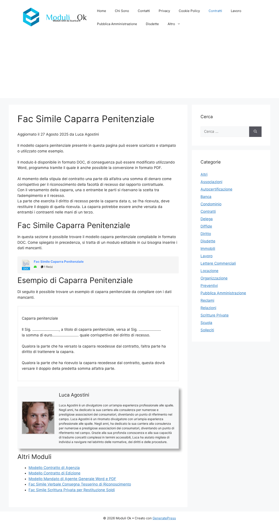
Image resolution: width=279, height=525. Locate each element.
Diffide (206, 226)
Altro (171, 24)
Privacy (164, 11)
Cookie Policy (189, 11)
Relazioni (208, 308)
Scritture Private (215, 315)
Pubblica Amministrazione (117, 24)
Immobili (208, 248)
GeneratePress (164, 518)
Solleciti (207, 330)
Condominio (211, 204)
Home (101, 11)
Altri (204, 174)
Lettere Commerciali (218, 263)
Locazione (209, 271)
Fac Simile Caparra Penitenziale (59, 262)
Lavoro (236, 11)
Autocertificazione (216, 189)
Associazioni (211, 182)
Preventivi (209, 285)
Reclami (207, 300)
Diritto (206, 234)
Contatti (144, 11)
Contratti (215, 11)
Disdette (152, 24)
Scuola (206, 322)
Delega (207, 219)
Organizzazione (214, 278)
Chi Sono (122, 11)
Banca (206, 196)
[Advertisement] (139, 67)
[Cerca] (255, 131)
